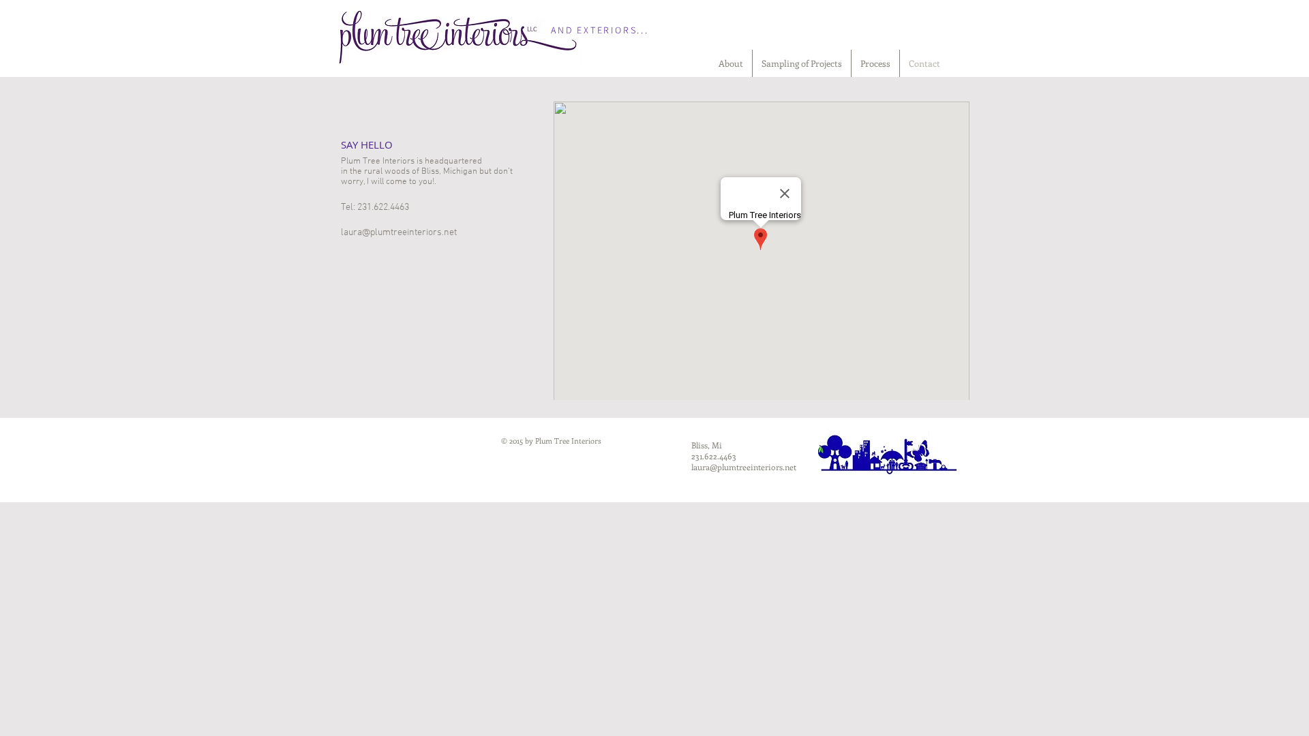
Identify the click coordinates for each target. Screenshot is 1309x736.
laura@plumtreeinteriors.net (399, 233)
